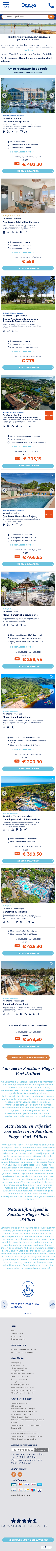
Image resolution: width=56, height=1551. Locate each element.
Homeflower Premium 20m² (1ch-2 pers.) (26, 638)
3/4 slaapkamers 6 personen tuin (23, 541)
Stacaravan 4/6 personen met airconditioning (28, 1025)
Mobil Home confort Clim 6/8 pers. (23, 934)
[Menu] (5, 5)
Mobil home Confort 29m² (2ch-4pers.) (25, 745)
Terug (48, 1547)
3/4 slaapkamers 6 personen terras (23, 538)
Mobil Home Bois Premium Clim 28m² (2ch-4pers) (27, 642)
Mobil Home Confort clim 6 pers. (22, 842)
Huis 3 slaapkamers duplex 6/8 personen (26, 347)
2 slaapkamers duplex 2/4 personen (24, 145)
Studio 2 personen (17, 142)
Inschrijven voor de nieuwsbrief (28, 1540)
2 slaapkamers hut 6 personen (22, 248)
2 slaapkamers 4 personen (20, 148)
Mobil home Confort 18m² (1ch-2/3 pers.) (25, 737)
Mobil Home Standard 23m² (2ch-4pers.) (26, 635)
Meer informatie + (20, 1495)
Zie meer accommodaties (22, 152)
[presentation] (4, 95)
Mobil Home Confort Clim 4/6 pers (23, 839)
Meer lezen (28, 50)
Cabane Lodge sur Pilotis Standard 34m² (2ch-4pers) (28, 741)
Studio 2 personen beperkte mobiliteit (25, 436)
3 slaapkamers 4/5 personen (21, 534)
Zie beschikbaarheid (28, 171)
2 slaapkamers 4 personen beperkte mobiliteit (28, 442)
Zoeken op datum (14, 16)
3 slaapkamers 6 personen (20, 245)
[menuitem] (28, 1330)
